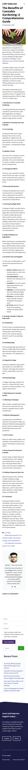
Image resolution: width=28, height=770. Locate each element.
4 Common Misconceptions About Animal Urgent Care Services (12, 666)
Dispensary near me (8, 61)
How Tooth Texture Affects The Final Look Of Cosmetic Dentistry (13, 683)
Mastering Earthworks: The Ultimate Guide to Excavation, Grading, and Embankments (12, 537)
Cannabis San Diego (15, 81)
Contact (6, 738)
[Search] (21, 648)
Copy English (9, 3)
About (17, 738)
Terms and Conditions (19, 760)
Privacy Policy (6, 760)
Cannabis (7, 533)
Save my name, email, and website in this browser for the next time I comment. (13, 634)
